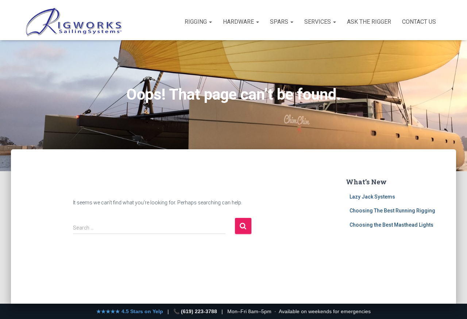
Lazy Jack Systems (372, 197)
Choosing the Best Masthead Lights (391, 225)
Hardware (239, 21)
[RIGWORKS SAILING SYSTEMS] (74, 21)
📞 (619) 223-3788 (195, 311)
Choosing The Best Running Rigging (392, 211)
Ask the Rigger (369, 21)
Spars (280, 21)
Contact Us (419, 21)
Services (318, 21)
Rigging (196, 21)
